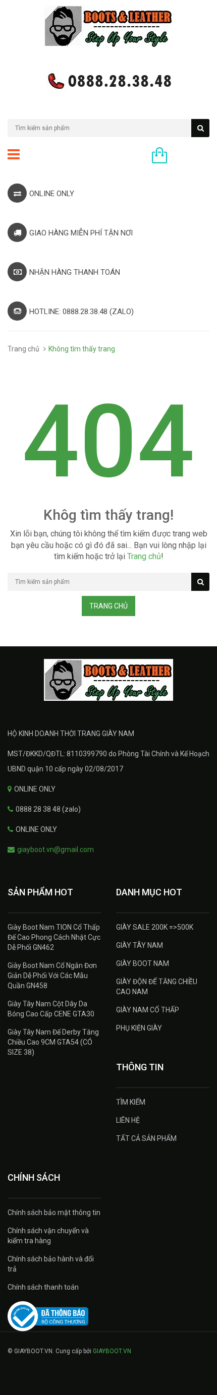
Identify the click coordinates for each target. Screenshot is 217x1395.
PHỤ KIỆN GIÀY (139, 1028)
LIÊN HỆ (128, 1120)
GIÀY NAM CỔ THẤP (147, 1010)
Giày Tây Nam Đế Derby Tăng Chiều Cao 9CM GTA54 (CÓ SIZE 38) (53, 1042)
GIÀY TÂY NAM (139, 945)
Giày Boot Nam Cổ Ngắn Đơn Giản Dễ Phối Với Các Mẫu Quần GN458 (52, 975)
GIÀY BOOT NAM (142, 963)
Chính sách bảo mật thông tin (54, 1212)
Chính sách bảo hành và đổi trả (51, 1264)
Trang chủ (23, 349)
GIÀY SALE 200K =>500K (154, 927)
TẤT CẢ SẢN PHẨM (146, 1138)
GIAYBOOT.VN (112, 1351)
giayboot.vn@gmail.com (55, 849)
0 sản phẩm (190, 156)
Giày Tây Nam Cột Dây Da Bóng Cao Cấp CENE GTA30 (51, 1009)
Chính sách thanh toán (43, 1287)
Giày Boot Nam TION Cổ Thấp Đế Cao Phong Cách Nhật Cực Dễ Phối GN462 (54, 937)
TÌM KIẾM (130, 1102)
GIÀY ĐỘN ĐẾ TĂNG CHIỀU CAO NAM (156, 987)
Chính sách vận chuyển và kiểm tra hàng (48, 1236)
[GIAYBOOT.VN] (108, 680)
